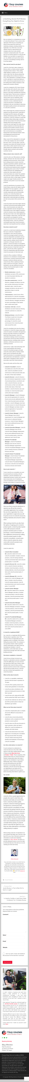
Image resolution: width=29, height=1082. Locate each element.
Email (5, 941)
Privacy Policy (5, 1055)
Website (5, 947)
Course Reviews (9, 879)
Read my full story (7, 1041)
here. (7, 1024)
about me (22, 870)
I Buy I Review (13, 839)
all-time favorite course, (11, 1003)
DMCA (22, 1055)
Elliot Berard (21, 23)
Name (5, 935)
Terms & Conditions (15, 1055)
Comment (6, 914)
